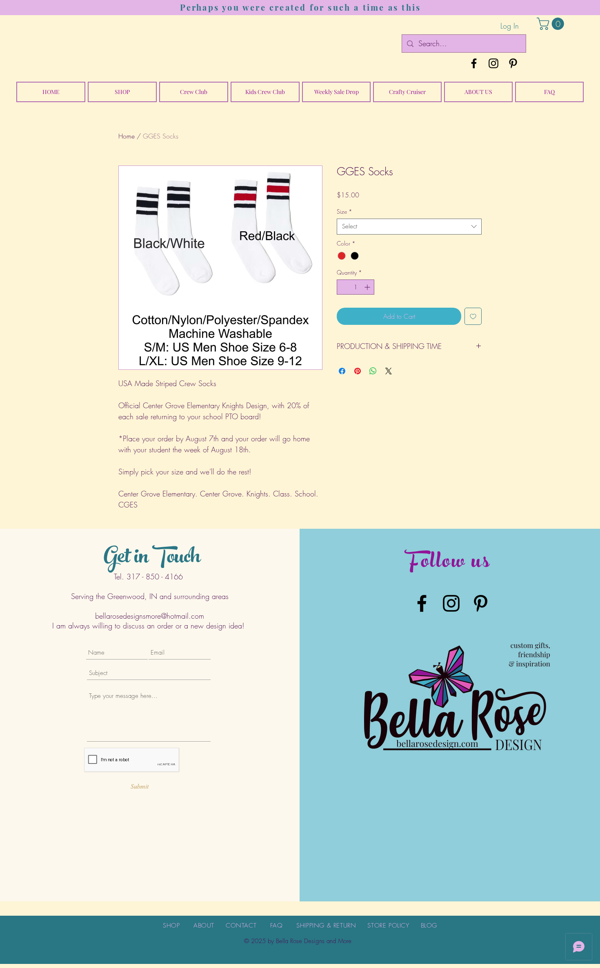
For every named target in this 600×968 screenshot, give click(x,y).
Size (344, 211)
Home (126, 136)
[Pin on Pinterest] (357, 371)
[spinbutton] (355, 287)
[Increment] (368, 287)
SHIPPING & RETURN (326, 925)
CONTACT (241, 925)
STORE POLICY (388, 925)
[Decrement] (343, 287)
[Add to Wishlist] (473, 316)
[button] (552, 24)
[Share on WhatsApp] (373, 371)
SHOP (171, 925)
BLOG (429, 925)
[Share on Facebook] (342, 371)
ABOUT (203, 925)
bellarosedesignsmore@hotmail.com (149, 616)
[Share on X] (388, 371)
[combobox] (409, 227)
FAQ (276, 925)
